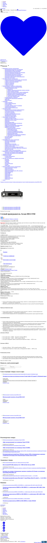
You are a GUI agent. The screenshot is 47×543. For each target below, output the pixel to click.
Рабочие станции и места (10, 145)
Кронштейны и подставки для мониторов (11, 139)
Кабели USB (7, 173)
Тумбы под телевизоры (9, 82)
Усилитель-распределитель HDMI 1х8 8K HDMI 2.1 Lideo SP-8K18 (19, 500)
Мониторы (7, 142)
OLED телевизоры (8, 102)
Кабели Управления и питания (11, 167)
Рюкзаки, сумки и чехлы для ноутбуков (12, 150)
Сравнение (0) (4, 60)
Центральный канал (9, 163)
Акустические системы (9, 111)
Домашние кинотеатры (7, 154)
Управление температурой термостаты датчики (16, 93)
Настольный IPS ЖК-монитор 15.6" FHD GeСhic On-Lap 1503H (19, 464)
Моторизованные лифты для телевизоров (13, 70)
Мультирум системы (7, 108)
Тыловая (6, 164)
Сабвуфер (7, 161)
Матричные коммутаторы (12, 133)
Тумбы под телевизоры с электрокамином (13, 80)
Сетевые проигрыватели (10, 156)
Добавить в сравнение (13, 218)
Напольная (7, 160)
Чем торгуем (5, 514)
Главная (4, 1)
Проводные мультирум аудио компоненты (13, 110)
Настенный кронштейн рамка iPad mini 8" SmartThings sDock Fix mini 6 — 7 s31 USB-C (24, 478)
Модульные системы (9, 149)
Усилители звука (8, 157)
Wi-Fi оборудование (9, 136)
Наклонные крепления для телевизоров (13, 73)
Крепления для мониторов (10, 140)
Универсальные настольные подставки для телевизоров (16, 79)
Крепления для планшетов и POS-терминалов (14, 152)
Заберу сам (5, 4)
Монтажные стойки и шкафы (11, 115)
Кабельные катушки (9, 171)
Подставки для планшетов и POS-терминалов (14, 153)
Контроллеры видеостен (12, 129)
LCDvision (2, 8)
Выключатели (10, 89)
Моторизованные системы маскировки (12, 71)
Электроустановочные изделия (11, 88)
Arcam (1, 216)
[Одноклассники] (3, 217)
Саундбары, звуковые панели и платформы (13, 105)
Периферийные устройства (10, 114)
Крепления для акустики (10, 77)
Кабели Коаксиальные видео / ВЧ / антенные (14, 170)
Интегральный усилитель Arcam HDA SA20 (14, 417)
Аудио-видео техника (7, 155)
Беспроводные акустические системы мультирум (14, 109)
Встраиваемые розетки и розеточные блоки (13, 87)
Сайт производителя (7, 263)
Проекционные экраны (9, 122)
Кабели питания (8, 100)
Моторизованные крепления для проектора (13, 123)
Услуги (4, 5)
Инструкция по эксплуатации (9, 259)
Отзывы (15, 270)
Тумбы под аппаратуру (9, 83)
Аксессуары (7, 138)
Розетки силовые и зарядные (13, 91)
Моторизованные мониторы (10, 143)
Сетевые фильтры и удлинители (11, 97)
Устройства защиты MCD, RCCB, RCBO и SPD (16, 95)
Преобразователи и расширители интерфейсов (16, 134)
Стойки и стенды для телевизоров (11, 81)
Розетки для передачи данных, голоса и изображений (17, 92)
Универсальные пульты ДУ (10, 106)
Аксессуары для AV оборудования (14, 135)
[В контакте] (4, 528)
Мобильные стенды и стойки (10, 120)
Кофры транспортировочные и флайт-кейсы (13, 125)
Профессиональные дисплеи (10, 118)
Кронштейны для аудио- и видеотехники (11, 68)
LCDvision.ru (22, 541)
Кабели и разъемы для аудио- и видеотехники (12, 166)
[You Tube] (4, 531)
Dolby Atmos (7, 165)
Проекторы (7, 121)
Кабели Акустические (9, 169)
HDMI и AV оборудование (10, 127)
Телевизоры (5, 101)
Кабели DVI (7, 175)
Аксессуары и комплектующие (13, 96)
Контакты (5, 6)
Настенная (7, 162)
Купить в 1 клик (8, 269)
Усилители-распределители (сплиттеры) (15, 132)
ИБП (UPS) (7, 99)
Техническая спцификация (8, 255)
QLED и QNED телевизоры (10, 103)
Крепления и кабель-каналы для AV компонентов (14, 76)
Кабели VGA (7, 176)
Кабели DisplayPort (8, 174)
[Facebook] (4, 523)
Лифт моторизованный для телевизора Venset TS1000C (16, 447)
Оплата (4, 2)
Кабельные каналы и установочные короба (15, 94)
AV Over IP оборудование (12, 130)
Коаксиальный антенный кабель (11, 107)
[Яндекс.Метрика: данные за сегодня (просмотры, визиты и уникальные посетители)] (37, 542)
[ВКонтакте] (1, 217)
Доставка (4, 3)
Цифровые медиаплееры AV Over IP (12, 126)
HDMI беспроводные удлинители (14, 128)
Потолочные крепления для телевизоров (13, 75)
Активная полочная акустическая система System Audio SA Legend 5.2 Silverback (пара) (24, 376)
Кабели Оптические (9, 177)
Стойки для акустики (9, 84)
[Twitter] (2, 217)
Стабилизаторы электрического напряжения (13, 98)
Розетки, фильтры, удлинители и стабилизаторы (12, 85)
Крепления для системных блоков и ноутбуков (14, 146)
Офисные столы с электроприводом (12, 144)
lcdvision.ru (5, 536)
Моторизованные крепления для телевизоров (14, 69)
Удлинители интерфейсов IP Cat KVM (14, 131)
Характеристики (3, 270)
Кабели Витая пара (8, 168)
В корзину (5, 381)
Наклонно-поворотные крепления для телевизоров (15, 72)
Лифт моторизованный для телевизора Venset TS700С (16, 442)
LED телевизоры (8, 104)
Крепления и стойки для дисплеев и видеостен (14, 119)
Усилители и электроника (10, 112)
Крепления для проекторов (10, 124)
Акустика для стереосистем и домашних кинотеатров (13, 158)
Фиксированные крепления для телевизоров (13, 74)
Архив (4, 180)
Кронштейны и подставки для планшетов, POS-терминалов (14, 151)
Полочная (7, 159)
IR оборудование (8, 137)
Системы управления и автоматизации (12, 113)
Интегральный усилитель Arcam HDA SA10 (14, 397)
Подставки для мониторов (10, 141)
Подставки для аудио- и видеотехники (10, 78)
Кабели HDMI (8, 172)
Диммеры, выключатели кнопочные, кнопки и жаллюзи (18, 90)
